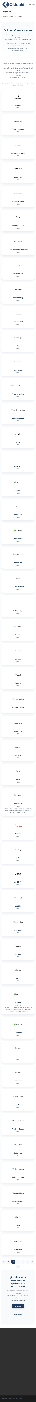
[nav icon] (33, 4)
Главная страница (8, 16)
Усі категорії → (18, 1314)
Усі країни (18, 1306)
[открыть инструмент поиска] (30, 4)
